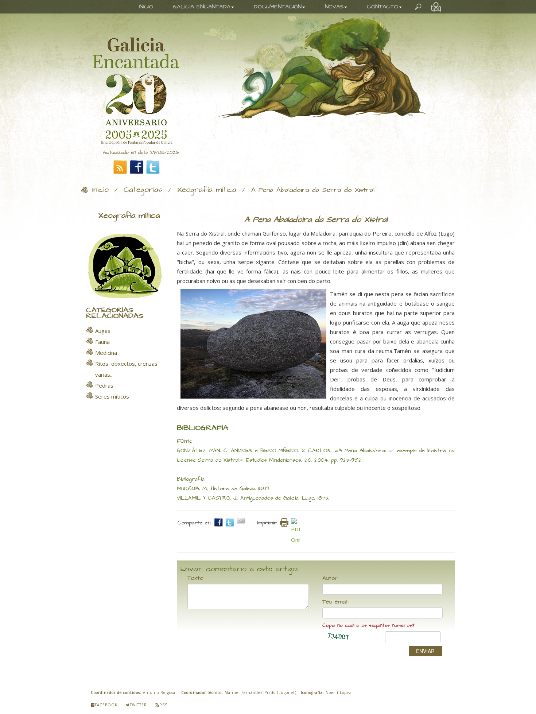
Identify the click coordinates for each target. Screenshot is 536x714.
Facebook (106, 704)
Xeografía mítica (206, 190)
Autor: (330, 578)
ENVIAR (425, 651)
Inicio (100, 190)
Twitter (138, 704)
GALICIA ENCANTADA (201, 7)
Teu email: (335, 602)
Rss (163, 704)
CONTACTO (382, 7)
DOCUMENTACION (278, 7)
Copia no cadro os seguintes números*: (368, 625)
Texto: (195, 578)
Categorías (143, 190)
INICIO (146, 7)
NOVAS (334, 7)
